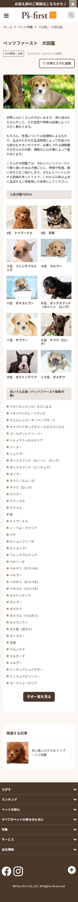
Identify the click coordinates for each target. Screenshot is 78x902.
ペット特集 (25, 27)
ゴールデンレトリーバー (26, 433)
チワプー (16, 494)
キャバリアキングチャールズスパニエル (37, 427)
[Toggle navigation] (6, 15)
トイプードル (19, 521)
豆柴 (13, 642)
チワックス (17, 501)
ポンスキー (17, 636)
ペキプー (16, 575)
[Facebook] (6, 870)
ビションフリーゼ (22, 541)
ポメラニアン (19, 622)
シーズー (16, 447)
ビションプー (19, 548)
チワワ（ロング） (22, 487)
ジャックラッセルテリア (26, 440)
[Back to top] (71, 870)
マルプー (16, 663)
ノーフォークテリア (23, 528)
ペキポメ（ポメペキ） (25, 582)
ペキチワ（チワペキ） (25, 568)
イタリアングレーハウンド (28, 413)
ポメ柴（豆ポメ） (22, 629)
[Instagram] (18, 870)
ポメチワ (16, 609)
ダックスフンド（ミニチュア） (31, 467)
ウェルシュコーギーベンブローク (32, 420)
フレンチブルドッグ (23, 555)
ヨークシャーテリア (23, 683)
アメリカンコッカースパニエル (31, 406)
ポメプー (16, 602)
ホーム (7, 27)
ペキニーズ (17, 561)
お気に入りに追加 (59, 63)
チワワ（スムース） (23, 481)
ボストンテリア (20, 595)
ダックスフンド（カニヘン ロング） (35, 460)
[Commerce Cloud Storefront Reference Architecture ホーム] (39, 15)
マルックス (17, 649)
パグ (13, 534)
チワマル (16, 507)
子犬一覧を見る (39, 696)
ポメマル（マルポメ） (25, 615)
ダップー (16, 474)
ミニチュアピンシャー (25, 676)
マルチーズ (17, 656)
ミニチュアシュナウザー (26, 669)
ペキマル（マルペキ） (25, 588)
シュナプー (17, 454)
